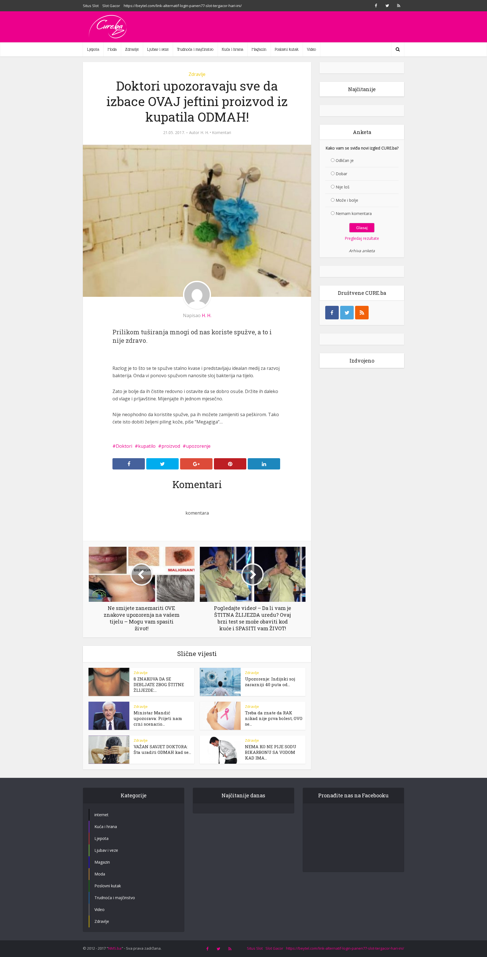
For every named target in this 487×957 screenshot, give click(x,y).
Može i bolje (347, 200)
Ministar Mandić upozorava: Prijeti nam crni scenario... (158, 718)
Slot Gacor (111, 5)
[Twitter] (347, 312)
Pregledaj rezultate (362, 238)
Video (311, 49)
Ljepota (93, 49)
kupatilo (147, 446)
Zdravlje (132, 49)
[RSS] (362, 312)
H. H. (204, 132)
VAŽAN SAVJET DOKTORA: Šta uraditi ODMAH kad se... (162, 749)
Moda (112, 49)
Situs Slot (91, 5)
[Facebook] (332, 312)
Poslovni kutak (286, 49)
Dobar (341, 173)
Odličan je (345, 160)
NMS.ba (114, 948)
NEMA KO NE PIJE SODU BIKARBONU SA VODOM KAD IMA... (270, 752)
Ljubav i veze (158, 49)
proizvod (170, 446)
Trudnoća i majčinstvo (195, 49)
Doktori (124, 446)
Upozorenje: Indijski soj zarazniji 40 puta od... (270, 681)
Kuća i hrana (232, 49)
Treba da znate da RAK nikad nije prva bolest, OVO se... (273, 718)
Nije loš (342, 187)
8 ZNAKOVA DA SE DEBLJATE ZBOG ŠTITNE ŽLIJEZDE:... (159, 684)
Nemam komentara (354, 213)
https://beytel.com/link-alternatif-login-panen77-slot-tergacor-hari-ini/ (183, 5)
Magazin (259, 49)
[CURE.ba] (108, 26)
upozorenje (198, 446)
